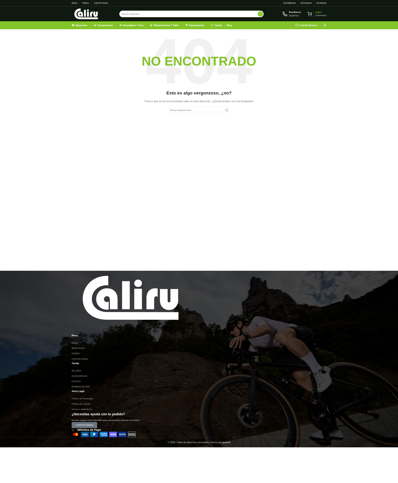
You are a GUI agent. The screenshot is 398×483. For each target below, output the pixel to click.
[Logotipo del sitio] (86, 13)
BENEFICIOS (78, 348)
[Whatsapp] (75, 329)
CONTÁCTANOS (80, 359)
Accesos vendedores (82, 409)
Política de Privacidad (82, 398)
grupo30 (226, 442)
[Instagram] (84, 329)
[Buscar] (260, 14)
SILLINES (76, 370)
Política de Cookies (81, 404)
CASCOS (76, 381)
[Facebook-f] (92, 329)
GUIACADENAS (79, 376)
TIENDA (76, 353)
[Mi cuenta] (325, 25)
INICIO (75, 343)
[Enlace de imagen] (131, 297)
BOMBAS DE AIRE (81, 386)
